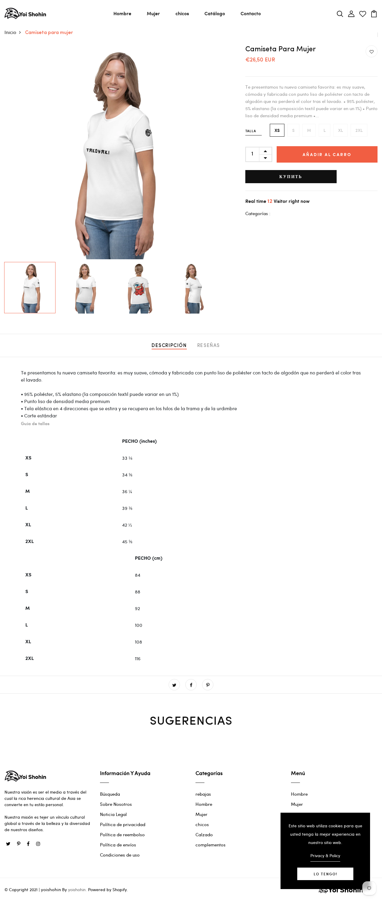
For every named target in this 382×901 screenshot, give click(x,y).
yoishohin (51, 889)
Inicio (10, 32)
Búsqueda (110, 794)
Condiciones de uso (120, 855)
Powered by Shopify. (107, 889)
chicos (182, 13)
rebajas (203, 794)
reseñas (208, 345)
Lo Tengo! (325, 874)
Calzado (204, 834)
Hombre (122, 13)
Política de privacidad (122, 824)
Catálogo (214, 13)
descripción (169, 345)
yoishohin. (77, 889)
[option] (111, 152)
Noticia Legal (113, 814)
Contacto (251, 13)
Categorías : (257, 213)
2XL (359, 130)
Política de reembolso (122, 834)
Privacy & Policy (325, 855)
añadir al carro (327, 154)
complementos (210, 845)
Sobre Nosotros (116, 804)
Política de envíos (118, 845)
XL (340, 130)
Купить (290, 176)
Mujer (153, 13)
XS (277, 130)
